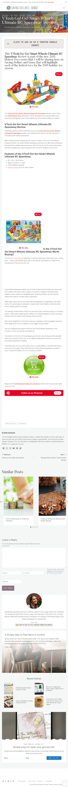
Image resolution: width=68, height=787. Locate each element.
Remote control (13, 167)
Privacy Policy (22, 781)
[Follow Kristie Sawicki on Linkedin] (17, 448)
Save (59, 74)
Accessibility (48, 781)
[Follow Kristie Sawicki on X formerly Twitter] (6, 448)
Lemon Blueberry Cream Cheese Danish (24, 702)
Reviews (22, 15)
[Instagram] (6, 781)
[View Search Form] (66, 2)
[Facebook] (3, 781)
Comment (6, 546)
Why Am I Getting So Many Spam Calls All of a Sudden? (54, 688)
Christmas (5, 15)
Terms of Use (31, 781)
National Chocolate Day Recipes (13, 456)
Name (5, 573)
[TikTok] (11, 781)
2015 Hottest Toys (10, 423)
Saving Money (31, 15)
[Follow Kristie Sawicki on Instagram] (10, 448)
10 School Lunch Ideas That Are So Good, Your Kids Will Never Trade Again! (54, 701)
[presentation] (18, 496)
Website (5, 581)
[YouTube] (8, 781)
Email (27, 573)
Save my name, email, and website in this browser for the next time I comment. (55, 571)
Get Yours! (51, 2)
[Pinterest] (13, 781)
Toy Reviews (22, 423)
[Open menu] (64, 8)
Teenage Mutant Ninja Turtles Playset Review (53, 457)
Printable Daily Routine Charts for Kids (23, 688)
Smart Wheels (18, 258)
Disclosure (40, 781)
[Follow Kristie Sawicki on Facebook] (3, 448)
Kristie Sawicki (10, 27)
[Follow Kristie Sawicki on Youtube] (13, 448)
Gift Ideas (14, 15)
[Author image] (3, 27)
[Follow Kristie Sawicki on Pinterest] (20, 448)
